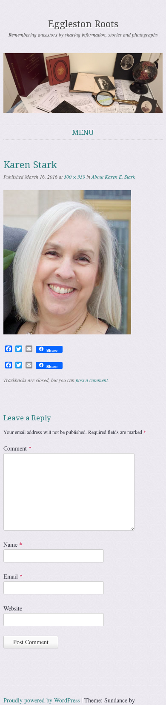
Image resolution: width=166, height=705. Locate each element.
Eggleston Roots (83, 24)
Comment (17, 448)
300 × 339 (74, 176)
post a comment (92, 380)
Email (13, 576)
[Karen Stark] (67, 332)
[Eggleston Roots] (83, 83)
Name (12, 544)
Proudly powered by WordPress (41, 700)
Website (12, 608)
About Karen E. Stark (113, 176)
